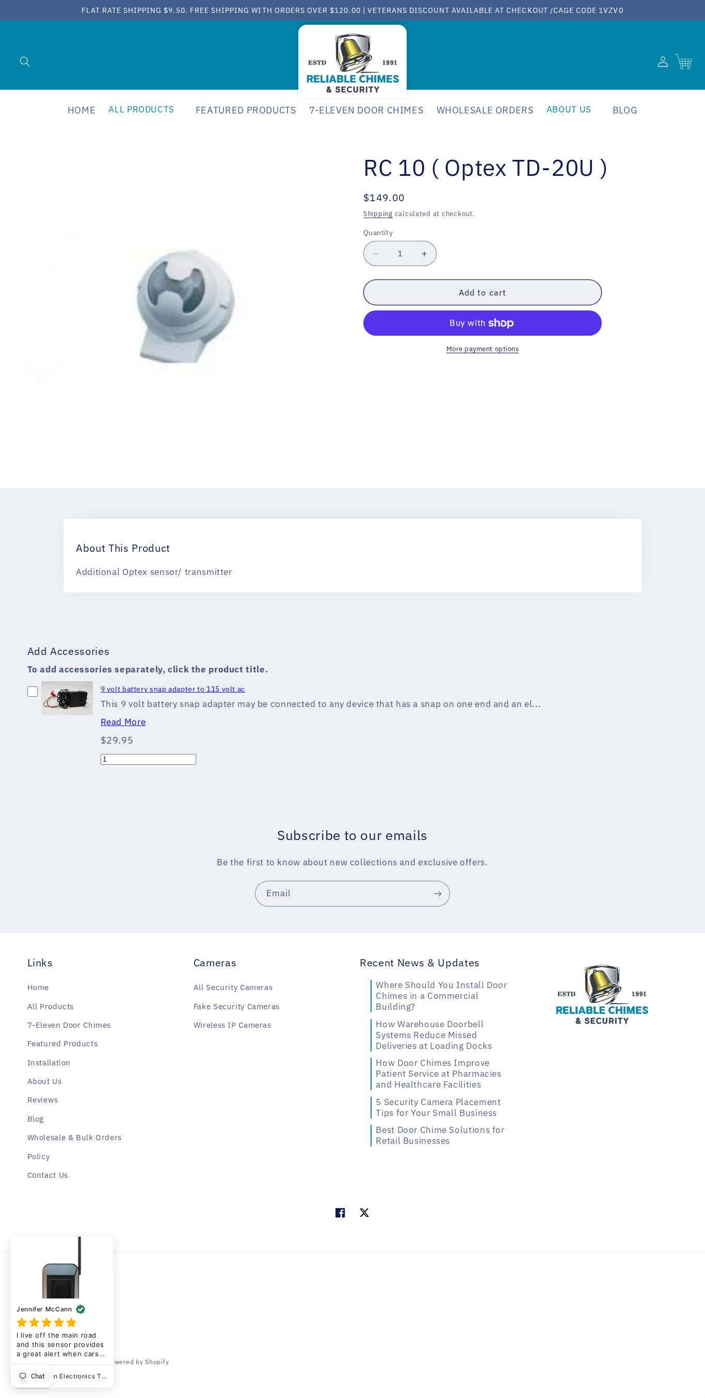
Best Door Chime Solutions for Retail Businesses (440, 1135)
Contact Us (47, 1175)
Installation (49, 1062)
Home (38, 987)
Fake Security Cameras (237, 1006)
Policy (38, 1156)
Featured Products (62, 1043)
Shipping (378, 213)
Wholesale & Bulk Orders (74, 1137)
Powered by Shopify (137, 1362)
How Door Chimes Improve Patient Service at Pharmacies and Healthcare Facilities (438, 1073)
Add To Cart (66, 717)
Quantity (378, 232)
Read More (123, 722)
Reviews (42, 1100)
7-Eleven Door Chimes (69, 1025)
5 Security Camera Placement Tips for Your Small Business (438, 1107)
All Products (50, 1006)
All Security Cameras (233, 987)
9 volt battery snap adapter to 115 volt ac (173, 689)
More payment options (482, 349)
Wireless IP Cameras (232, 1025)
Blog (35, 1119)
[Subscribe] (438, 893)
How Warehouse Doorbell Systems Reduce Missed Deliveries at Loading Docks (434, 1034)
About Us (44, 1081)
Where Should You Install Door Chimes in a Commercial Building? (441, 995)
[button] (25, 61)
